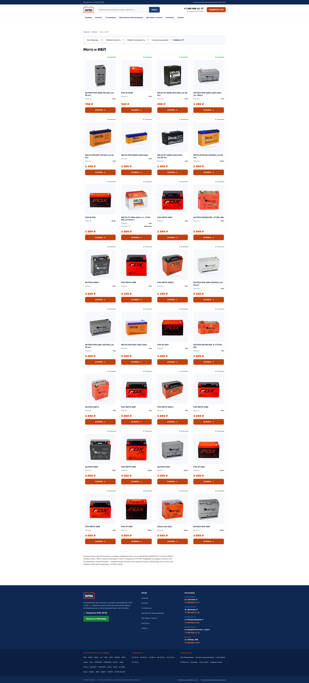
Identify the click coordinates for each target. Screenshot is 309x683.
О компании (111, 17)
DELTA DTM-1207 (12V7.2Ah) (134, 344)
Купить (100, 110)
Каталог (98, 17)
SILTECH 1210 (163, 467)
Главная (88, 17)
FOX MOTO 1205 (128, 282)
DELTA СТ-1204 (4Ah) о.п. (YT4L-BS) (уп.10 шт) (136, 218)
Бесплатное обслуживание (131, 17)
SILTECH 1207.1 (92, 407)
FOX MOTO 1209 (92, 526)
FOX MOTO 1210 (128, 467)
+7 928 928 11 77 (193, 9)
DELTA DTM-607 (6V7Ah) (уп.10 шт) (99, 156)
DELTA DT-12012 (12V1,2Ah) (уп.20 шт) (170, 156)
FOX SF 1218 (127, 526)
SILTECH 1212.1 (128, 646)
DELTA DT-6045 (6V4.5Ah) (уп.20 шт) (172, 94)
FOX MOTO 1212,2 (201, 586)
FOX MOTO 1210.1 (93, 586)
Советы (181, 17)
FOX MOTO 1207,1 (165, 407)
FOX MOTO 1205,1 (165, 282)
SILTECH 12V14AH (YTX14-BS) (171, 646)
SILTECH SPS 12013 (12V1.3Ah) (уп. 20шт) (207, 94)
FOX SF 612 (90, 217)
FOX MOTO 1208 (200, 407)
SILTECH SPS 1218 (201, 526)
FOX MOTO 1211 (164, 586)
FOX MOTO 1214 (200, 646)
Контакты (170, 17)
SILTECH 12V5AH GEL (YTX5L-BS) (208, 217)
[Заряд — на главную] (88, 10)
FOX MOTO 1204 (164, 217)
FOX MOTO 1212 (128, 586)
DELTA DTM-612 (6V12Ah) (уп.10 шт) (208, 156)
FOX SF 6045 (127, 93)
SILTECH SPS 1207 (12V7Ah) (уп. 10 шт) (99, 345)
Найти (154, 9)
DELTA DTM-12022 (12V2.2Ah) (134, 155)
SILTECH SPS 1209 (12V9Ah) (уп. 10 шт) (208, 283)
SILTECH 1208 (91, 467)
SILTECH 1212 (91, 646)
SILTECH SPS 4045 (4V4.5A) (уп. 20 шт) (99, 94)
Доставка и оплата (154, 17)
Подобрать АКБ (216, 10)
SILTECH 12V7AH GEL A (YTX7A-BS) (207, 345)
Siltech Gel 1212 (164, 526)
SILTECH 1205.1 (92, 282)
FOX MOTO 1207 (128, 407)
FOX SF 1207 (163, 344)
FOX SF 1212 (199, 467)
